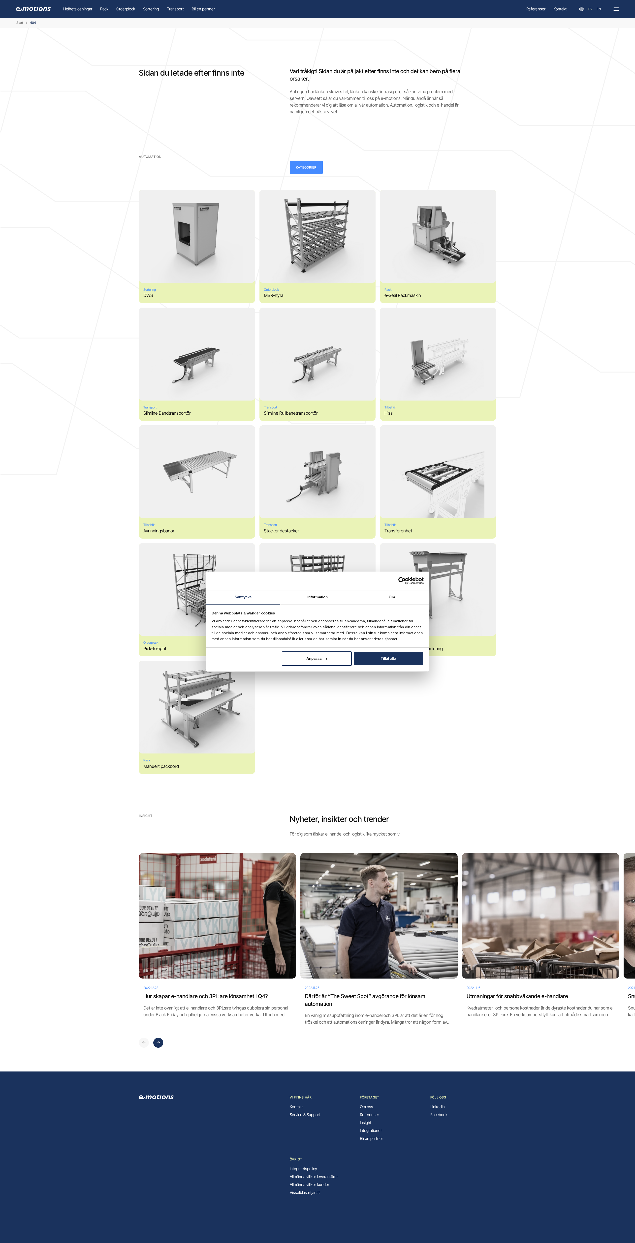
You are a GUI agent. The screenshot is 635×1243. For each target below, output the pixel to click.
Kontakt (560, 8)
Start (19, 23)
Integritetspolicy (303, 1168)
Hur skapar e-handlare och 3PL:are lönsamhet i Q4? (205, 996)
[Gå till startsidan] (33, 9)
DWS (148, 295)
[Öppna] (616, 9)
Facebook (438, 1114)
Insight (365, 1122)
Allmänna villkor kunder (309, 1184)
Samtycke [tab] (243, 597)
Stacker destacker (281, 530)
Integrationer (371, 1130)
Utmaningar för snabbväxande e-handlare (517, 996)
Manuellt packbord (161, 766)
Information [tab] (317, 597)
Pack (104, 8)
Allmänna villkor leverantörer (314, 1176)
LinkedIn (437, 1106)
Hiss (388, 413)
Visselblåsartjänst (305, 1192)
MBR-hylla (273, 295)
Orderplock (125, 8)
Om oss (366, 1106)
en (599, 9)
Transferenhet (398, 530)
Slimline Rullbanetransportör (291, 413)
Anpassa (313, 658)
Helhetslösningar (77, 8)
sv (590, 9)
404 (33, 23)
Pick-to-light (154, 648)
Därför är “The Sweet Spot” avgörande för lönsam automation (365, 1000)
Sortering (151, 8)
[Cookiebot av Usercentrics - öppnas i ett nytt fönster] (402, 580)
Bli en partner (203, 8)
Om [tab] (392, 597)
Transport (175, 8)
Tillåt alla (388, 658)
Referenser (535, 8)
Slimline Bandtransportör (167, 413)
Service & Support (305, 1114)
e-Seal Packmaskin (402, 295)
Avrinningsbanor (158, 530)
